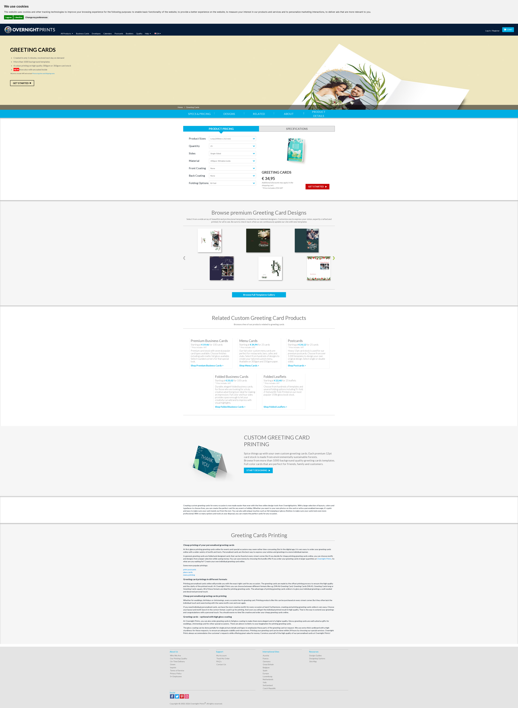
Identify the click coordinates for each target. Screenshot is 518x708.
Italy (265, 682)
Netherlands (268, 679)
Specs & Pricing (199, 113)
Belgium (266, 667)
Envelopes (96, 33)
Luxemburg (267, 676)
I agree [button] (8, 17)
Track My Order (223, 658)
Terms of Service (177, 670)
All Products (66, 33)
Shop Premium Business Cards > (207, 365)
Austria (266, 655)
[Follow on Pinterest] (181, 696)
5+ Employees (176, 676)
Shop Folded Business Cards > (230, 406)
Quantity (194, 146)
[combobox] (232, 138)
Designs (229, 113)
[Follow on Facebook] (172, 696)
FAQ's (218, 661)
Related (259, 113)
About (289, 113)
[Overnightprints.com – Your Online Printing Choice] (29, 30)
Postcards (119, 33)
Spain (265, 670)
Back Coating (197, 175)
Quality (139, 33)
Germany (266, 661)
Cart (509, 29)
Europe (266, 673)
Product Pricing (221, 128)
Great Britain (268, 664)
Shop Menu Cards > (249, 365)
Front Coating (197, 168)
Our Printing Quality (178, 658)
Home (180, 107)
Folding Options (199, 183)
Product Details (318, 113)
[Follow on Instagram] (186, 696)
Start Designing (257, 470)
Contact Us (221, 664)
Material (194, 160)
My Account (221, 655)
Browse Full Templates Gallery (259, 294)
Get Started (21, 83)
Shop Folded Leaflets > (275, 406)
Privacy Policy (175, 673)
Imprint (173, 667)
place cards (188, 572)
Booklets (129, 33)
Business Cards (82, 33)
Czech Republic (269, 688)
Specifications (297, 128)
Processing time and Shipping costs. (43, 73)
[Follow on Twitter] (177, 696)
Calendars (107, 33)
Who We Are (175, 655)
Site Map (313, 661)
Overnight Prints (324, 559)
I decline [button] (18, 17)
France (265, 658)
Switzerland (268, 685)
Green (172, 664)
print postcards (189, 569)
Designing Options (317, 658)
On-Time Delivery (177, 661)
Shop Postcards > (297, 365)
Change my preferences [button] (36, 17)
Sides (192, 153)
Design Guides (315, 655)
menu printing (189, 575)
